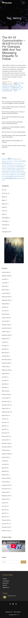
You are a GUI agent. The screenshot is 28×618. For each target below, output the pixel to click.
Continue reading (6, 81)
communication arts (7, 84)
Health (3, 207)
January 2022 (5, 398)
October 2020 (5, 450)
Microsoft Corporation (6, 174)
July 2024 (4, 307)
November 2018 (6, 530)
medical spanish (23, 172)
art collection (16, 161)
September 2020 (6, 454)
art (9, 158)
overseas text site (13, 86)
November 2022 (6, 363)
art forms (5, 163)
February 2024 (5, 317)
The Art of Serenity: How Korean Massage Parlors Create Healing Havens (12, 122)
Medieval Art (6, 587)
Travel (3, 228)
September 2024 (6, 300)
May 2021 (4, 426)
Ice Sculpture (6, 581)
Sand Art (5, 585)
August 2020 (5, 457)
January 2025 (5, 293)
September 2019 (6, 495)
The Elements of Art (11, 595)
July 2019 (4, 502)
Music (3, 214)
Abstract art (5, 159)
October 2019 (5, 492)
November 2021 (6, 405)
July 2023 (4, 342)
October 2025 (5, 272)
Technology (5, 221)
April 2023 (4, 349)
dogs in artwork (5, 168)
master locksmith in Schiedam (14, 172)
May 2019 (4, 509)
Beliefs (3, 200)
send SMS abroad (15, 87)
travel (14, 178)
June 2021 (4, 422)
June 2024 (4, 310)
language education (5, 171)
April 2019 (4, 513)
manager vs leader (5, 172)
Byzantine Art (9, 612)
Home (3, 210)
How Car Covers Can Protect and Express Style (13, 132)
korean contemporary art (17, 169)
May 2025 (4, 286)
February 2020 (5, 478)
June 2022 (4, 380)
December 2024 (6, 296)
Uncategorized (5, 231)
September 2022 (6, 370)
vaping (21, 178)
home (22, 168)
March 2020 (5, 474)
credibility (17, 166)
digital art (22, 166)
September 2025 (6, 275)
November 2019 (6, 488)
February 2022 (5, 394)
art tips (22, 165)
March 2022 (5, 391)
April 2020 (4, 471)
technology (9, 178)
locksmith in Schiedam (21, 171)
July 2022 (4, 377)
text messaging (14, 89)
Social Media (5, 217)
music (12, 174)
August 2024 (5, 303)
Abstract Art (5, 583)
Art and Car (5, 193)
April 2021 (4, 429)
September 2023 (6, 335)
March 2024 (5, 314)
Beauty (3, 197)
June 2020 (4, 464)
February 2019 (5, 520)
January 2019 (5, 523)
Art (2, 190)
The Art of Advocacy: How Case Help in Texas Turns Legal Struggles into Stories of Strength (13, 102)
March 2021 (5, 433)
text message (5, 89)
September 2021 (6, 412)
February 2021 (5, 436)
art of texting (21, 83)
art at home (9, 161)
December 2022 (6, 359)
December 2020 (6, 443)
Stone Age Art (17, 612)
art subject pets (17, 165)
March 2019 (5, 516)
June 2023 (4, 345)
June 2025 (4, 282)
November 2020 (6, 447)
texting (15, 90)
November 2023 (6, 328)
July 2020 (4, 461)
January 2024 (5, 321)
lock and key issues (12, 171)
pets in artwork (4, 176)
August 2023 (5, 338)
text (22, 87)
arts (13, 165)
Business (4, 204)
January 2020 (5, 481)
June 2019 (4, 506)
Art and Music (14, 159)
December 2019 (6, 485)
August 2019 (5, 499)
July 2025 (4, 279)
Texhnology (10, 83)
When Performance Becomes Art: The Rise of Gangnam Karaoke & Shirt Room (13, 112)
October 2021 (5, 408)
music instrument (17, 174)
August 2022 (5, 373)
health (9, 168)
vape (18, 178)
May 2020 (4, 468)
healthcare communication (16, 168)
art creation (22, 161)
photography (11, 176)
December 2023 (6, 324)
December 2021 (6, 401)
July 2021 (4, 419)
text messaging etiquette (11, 89)
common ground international (10, 166)
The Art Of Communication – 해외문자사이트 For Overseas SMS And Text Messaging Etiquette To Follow (13, 48)
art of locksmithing (9, 165)
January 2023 (5, 356)
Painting (23, 174)
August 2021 (5, 415)
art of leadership (18, 163)
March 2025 (5, 289)
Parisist (17, 614)
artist (10, 163)
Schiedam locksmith (17, 176)
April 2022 (4, 387)
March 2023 (5, 352)
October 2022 (5, 366)
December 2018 (6, 527)
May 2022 (4, 384)
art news (13, 163)
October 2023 (5, 331)
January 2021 (5, 440)
